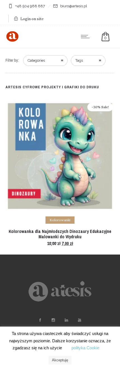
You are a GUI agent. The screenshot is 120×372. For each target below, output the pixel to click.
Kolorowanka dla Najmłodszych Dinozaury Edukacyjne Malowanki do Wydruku (60, 234)
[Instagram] (53, 320)
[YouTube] (79, 320)
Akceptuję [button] (60, 360)
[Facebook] (40, 320)
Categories (36, 60)
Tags (79, 60)
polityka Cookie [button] (85, 347)
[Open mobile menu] (86, 36)
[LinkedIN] (66, 320)
